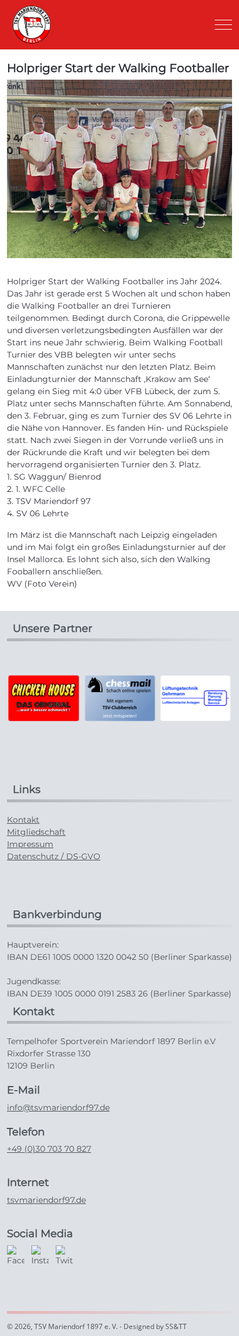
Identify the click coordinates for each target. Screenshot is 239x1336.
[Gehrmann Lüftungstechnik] (196, 697)
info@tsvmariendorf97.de (58, 1107)
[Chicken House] (43, 697)
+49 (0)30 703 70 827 (49, 1149)
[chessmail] (119, 697)
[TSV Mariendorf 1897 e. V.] (31, 25)
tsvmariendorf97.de (46, 1200)
